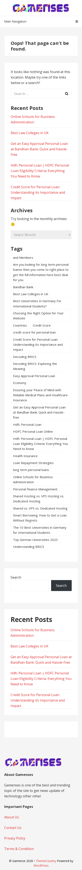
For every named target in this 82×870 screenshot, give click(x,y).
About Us (11, 817)
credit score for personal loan (34, 332)
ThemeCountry (46, 861)
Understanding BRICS (28, 546)
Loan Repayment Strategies (33, 463)
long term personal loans (31, 470)
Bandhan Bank (23, 287)
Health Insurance (25, 456)
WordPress (41, 865)
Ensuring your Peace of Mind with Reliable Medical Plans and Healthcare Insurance (40, 395)
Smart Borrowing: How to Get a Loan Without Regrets (40, 517)
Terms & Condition (19, 848)
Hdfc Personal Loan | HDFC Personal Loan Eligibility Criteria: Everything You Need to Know (40, 171)
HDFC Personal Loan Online (33, 431)
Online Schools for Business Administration (33, 479)
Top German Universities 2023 (35, 540)
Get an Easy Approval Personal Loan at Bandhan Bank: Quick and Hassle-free (39, 149)
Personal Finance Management (35, 489)
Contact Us (12, 827)
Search (16, 577)
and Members (23, 257)
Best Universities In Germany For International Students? (37, 303)
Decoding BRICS (24, 357)
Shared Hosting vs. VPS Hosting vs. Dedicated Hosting (38, 498)
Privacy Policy (14, 838)
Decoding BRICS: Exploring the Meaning (35, 366)
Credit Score (42, 325)
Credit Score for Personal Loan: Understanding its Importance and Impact (38, 192)
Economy (19, 383)
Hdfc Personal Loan (27, 424)
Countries (20, 325)
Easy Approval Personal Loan (34, 376)
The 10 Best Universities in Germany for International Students (39, 530)
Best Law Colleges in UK (30, 133)
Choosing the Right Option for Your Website (38, 315)
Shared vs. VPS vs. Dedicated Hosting (40, 508)
